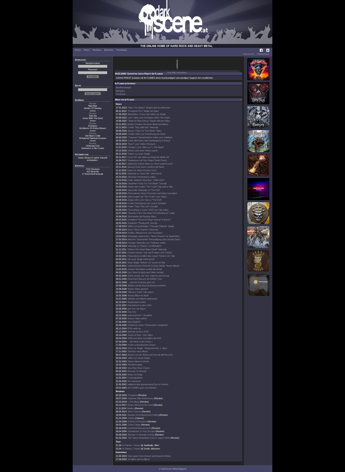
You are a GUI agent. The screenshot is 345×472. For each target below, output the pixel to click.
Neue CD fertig (135, 374)
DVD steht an (134, 328)
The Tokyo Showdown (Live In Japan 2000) (149, 438)
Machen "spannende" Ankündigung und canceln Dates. (154, 239)
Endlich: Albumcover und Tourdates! (145, 233)
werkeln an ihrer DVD (138, 331)
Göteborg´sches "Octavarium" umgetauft (148, 325)
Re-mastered (134, 381)
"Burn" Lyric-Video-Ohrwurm (142, 144)
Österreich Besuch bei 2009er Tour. (145, 279)
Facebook (121, 94)
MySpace (120, 91)
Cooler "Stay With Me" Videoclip (143, 127)
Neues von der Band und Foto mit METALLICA (150, 355)
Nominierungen (135, 364)
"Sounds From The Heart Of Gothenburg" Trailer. (151, 213)
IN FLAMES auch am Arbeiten (142, 388)
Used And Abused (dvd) (139, 428)
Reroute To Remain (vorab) (141, 434)
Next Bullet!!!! (134, 322)
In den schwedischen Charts (142, 345)
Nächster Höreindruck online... (142, 177)
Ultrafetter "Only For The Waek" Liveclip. (147, 183)
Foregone (132, 395)
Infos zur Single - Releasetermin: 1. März (147, 348)
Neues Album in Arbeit (138, 361)
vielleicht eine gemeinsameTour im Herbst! (148, 384)
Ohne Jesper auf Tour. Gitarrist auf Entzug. (149, 276)
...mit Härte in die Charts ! (140, 341)
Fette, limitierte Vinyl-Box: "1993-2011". (146, 180)
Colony (131, 418)
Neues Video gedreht (138, 289)
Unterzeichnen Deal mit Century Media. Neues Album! (153, 266)
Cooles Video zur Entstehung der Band (146, 134)
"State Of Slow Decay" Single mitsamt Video (149, 121)
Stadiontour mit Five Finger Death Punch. (148, 160)
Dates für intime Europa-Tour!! (142, 170)
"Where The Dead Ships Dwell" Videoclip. (147, 249)
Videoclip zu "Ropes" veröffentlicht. (145, 246)
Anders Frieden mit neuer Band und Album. (148, 124)
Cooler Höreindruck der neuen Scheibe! (147, 203)
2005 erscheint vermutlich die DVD (144, 338)
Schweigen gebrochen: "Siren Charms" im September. (154, 236)
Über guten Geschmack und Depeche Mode (149, 456)
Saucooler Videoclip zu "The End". (144, 190)
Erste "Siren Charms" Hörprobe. (143, 229)
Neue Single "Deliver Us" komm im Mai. (147, 262)
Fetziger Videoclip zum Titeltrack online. (147, 243)
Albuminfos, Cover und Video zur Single (147, 114)
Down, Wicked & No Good (140, 405)
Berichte (108, 50)
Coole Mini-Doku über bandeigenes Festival (149, 140)
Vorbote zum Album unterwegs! (143, 298)
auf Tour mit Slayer (137, 308)
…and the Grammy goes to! (141, 282)
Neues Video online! (137, 318)
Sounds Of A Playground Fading (143, 415)
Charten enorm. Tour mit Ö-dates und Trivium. (150, 252)
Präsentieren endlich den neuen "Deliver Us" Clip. (151, 256)
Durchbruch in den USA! (139, 305)
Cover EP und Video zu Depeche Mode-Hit (148, 157)
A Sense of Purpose (137, 421)
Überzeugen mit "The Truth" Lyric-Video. (147, 196)
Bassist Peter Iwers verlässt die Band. (146, 167)
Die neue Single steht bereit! (141, 259)
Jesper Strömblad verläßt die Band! (145, 269)
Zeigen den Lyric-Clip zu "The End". (145, 200)
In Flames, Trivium (131, 445)
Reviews (97, 50)
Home (78, 50)
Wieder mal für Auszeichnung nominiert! (147, 285)
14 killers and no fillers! (139, 459)
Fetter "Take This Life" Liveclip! (143, 206)
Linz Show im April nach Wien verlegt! (146, 272)
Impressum (248, 54)
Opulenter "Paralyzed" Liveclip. (143, 223)
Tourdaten (121, 50)
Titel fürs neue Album (138, 351)
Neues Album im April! (138, 295)
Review (92, 103)
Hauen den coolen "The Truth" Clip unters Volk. (150, 186)
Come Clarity (134, 424)
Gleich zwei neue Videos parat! (143, 150)
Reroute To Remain (137, 371)
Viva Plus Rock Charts (139, 368)
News (87, 50)
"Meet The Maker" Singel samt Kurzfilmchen (149, 107)
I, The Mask (133, 402)
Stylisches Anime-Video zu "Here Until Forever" (150, 164)
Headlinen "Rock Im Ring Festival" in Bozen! (149, 219)
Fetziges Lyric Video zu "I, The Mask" (146, 147)
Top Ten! (132, 312)
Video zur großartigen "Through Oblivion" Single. (151, 226)
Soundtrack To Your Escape (141, 431)
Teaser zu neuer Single (139, 154)
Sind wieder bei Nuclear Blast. (142, 216)
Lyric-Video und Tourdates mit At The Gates (149, 117)
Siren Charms (134, 411)
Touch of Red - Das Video (140, 335)
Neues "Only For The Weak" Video (145, 131)
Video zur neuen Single (139, 358)
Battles (130, 408)
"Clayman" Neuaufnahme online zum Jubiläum (150, 137)
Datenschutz (263, 54)
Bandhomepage (123, 87)
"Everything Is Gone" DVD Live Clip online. (148, 210)
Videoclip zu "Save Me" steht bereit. (145, 173)
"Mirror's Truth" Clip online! (141, 292)
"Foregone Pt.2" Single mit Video (143, 111)
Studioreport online (137, 302)
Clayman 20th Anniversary (141, 398)
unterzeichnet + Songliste (140, 315)
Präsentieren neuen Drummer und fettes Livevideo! (152, 193)
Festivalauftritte (135, 378)
